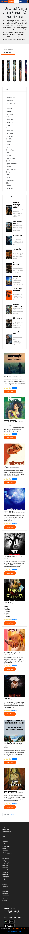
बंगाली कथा (5, 893)
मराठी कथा (5, 889)
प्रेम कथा (9, 128)
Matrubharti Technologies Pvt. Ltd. (19, 928)
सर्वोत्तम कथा (5, 841)
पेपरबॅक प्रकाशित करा (7, 853)
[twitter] (11, 912)
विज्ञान (8, 183)
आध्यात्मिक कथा (11, 97)
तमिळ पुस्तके (5, 867)
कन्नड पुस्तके (6, 876)
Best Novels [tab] (8, 53)
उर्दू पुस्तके (5, 879)
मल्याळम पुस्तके (6, 874)
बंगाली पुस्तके (5, 872)
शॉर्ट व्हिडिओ (5, 850)
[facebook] (5, 912)
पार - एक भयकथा (10, 557)
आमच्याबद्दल (5, 825)
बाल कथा (9, 109)
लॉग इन (21, 1)
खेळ (8, 175)
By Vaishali (13, 699)
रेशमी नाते (7, 699)
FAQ (4, 836)
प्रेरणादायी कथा (11, 103)
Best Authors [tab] (8, 50)
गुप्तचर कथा (10, 131)
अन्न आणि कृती (10, 150)
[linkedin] (18, 912)
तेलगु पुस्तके (5, 870)
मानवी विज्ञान (10, 139)
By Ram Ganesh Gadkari (18, 603)
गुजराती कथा (5, 886)
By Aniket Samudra (17, 376)
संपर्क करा (5, 827)
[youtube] (15, 912)
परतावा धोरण (6, 834)
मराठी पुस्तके (5, 865)
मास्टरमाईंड (8, 376)
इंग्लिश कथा (5, 891)
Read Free (10, 391)
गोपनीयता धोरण (6, 829)
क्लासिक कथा (10, 106)
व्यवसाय (9, 172)
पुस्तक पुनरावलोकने (11, 164)
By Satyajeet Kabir (14, 467)
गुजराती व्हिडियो (6, 846)
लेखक (4, 848)
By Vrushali (20, 792)
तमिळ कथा (5, 898)
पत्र (8, 153)
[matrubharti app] (27, 1)
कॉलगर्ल (7, 467)
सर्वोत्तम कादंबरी (6, 844)
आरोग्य (8, 144)
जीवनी (8, 147)
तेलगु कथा (5, 900)
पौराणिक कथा (10, 161)
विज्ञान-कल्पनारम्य (11, 169)
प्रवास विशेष (10, 120)
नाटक (8, 125)
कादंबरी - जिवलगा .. (11, 421)
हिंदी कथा (5, 884)
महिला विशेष (10, 122)
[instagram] (8, 912)
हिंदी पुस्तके (5, 861)
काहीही (9, 186)
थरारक (9, 166)
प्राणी (8, 177)
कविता (8, 117)
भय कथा (9, 155)
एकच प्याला (8, 603)
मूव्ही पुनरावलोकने (11, 158)
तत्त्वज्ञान (9, 142)
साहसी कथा (10, 136)
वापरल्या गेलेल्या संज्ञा (7, 831)
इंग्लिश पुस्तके (6, 858)
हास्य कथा (9, 111)
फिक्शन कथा (10, 100)
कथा (8, 95)
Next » (12, 814)
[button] (17, 1)
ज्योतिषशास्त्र (10, 180)
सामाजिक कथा (10, 133)
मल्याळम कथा (6, 896)
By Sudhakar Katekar (19, 512)
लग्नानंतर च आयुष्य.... (11, 652)
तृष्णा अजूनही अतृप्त (11, 792)
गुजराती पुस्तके (6, 863)
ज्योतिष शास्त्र (9, 512)
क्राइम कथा (10, 188)
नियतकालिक (10, 114)
